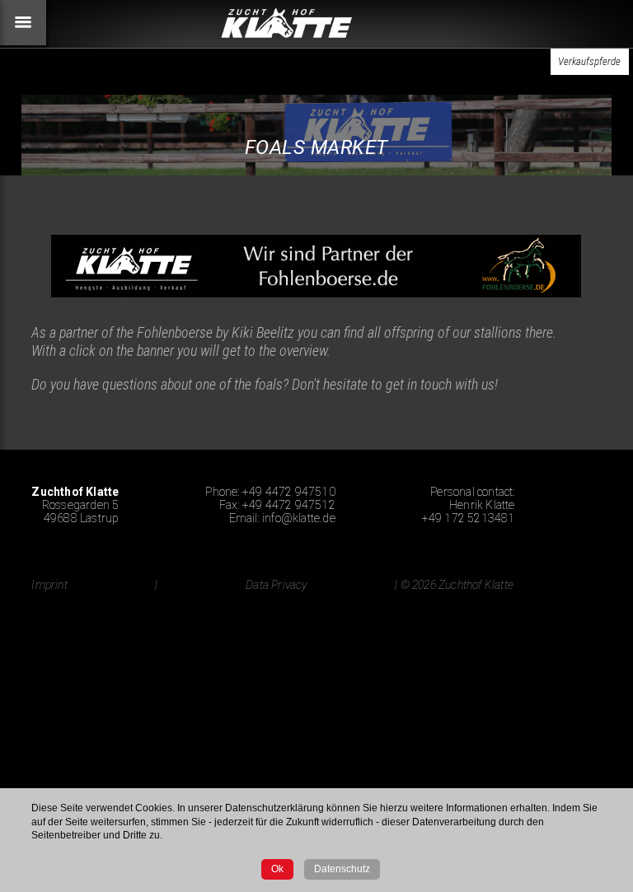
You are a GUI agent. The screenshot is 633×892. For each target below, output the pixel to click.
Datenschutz (342, 869)
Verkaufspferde (589, 61)
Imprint (49, 584)
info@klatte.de (298, 518)
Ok (277, 869)
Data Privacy (276, 584)
